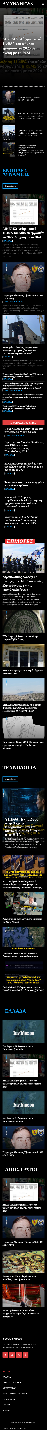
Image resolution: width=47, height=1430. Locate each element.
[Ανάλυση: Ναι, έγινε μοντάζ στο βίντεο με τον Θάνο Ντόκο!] (23, 903)
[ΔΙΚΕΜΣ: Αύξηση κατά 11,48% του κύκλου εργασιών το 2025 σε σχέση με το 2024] (23, 209)
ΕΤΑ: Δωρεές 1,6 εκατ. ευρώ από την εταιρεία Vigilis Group (24, 430)
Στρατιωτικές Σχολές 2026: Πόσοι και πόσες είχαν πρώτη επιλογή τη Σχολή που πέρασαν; (23, 745)
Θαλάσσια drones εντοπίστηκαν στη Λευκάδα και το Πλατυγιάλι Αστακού (20, 954)
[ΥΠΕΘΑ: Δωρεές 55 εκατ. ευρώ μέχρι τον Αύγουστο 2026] (23, 655)
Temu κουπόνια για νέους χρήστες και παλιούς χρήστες (24, 483)
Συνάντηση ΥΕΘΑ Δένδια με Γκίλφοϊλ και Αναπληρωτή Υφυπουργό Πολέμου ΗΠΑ (19, 407)
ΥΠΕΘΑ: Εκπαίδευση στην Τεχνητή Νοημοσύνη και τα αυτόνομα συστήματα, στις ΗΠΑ (23, 827)
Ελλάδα (7, 241)
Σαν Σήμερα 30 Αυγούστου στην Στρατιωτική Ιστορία (18, 1119)
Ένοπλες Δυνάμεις (16, 172)
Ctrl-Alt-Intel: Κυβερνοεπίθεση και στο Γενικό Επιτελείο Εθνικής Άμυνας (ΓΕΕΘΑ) (23, 989)
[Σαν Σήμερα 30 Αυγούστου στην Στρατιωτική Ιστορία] (23, 1102)
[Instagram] (12, 1354)
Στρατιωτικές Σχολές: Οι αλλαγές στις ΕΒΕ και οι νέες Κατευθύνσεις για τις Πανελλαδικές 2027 (30, 133)
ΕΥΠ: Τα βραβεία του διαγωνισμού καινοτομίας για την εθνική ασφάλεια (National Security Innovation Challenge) (22, 884)
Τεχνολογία (19, 767)
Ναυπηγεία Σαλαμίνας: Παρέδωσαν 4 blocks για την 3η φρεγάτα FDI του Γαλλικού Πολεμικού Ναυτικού (31, 115)
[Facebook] (5, 1354)
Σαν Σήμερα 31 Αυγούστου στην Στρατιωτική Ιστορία (18, 1048)
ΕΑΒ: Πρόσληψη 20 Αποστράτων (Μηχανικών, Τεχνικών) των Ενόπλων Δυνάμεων (20, 1313)
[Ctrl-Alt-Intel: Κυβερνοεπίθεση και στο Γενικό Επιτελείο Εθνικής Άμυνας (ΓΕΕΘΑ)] (23, 972)
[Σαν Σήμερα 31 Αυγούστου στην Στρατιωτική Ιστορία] (23, 1031)
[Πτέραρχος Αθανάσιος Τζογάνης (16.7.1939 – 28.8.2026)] (9, 98)
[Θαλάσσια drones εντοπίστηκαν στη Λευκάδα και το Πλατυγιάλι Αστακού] (23, 938)
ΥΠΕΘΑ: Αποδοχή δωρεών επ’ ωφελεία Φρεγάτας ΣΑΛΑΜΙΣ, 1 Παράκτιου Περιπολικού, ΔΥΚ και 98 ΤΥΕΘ (22, 707)
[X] (19, 1354)
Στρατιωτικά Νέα (12, 302)
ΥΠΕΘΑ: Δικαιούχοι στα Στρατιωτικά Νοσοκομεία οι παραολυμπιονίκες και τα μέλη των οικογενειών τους (23, 397)
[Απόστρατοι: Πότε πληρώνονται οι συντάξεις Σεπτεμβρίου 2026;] (23, 1261)
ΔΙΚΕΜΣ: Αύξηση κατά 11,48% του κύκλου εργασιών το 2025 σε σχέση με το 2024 (23, 233)
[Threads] (25, 1354)
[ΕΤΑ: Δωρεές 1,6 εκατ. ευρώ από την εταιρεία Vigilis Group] (23, 621)
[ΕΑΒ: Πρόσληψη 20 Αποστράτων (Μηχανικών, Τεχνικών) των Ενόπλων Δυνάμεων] (23, 1295)
